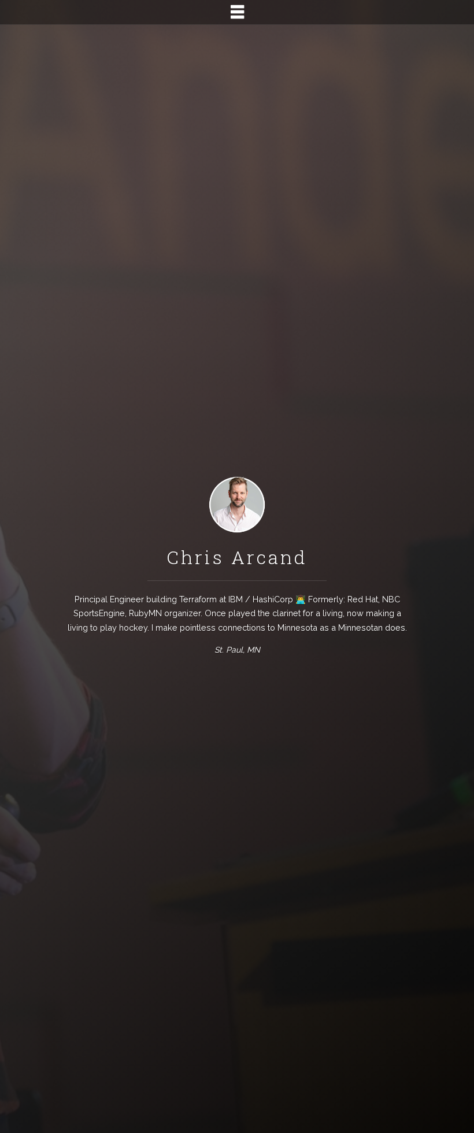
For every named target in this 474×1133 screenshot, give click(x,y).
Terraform (198, 599)
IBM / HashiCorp (260, 599)
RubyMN (145, 613)
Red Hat (362, 599)
